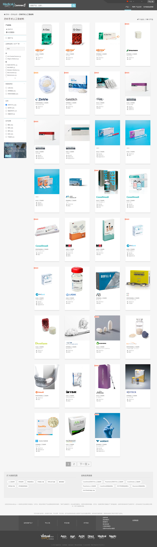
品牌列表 (105, 517)
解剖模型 (61, 482)
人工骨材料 (11, 482)
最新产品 (10, 38)
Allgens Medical (13, 59)
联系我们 (138, 26)
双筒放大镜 (11, 486)
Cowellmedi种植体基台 (106, 486)
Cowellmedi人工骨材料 (133, 482)
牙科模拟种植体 (22, 486)
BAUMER (11, 67)
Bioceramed (11, 73)
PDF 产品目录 (137, 7)
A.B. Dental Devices (14, 56)
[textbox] (50, 5)
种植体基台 (30, 482)
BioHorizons (12, 75)
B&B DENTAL (12, 65)
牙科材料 (21, 482)
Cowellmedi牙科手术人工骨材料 (92, 482)
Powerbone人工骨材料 (89, 486)
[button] (15, 44)
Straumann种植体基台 (138, 486)
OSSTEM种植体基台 (123, 486)
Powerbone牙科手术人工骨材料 (114, 482)
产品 (127, 7)
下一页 (84, 464)
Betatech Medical (13, 70)
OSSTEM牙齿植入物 (89, 490)
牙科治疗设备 (51, 482)
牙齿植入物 (40, 482)
